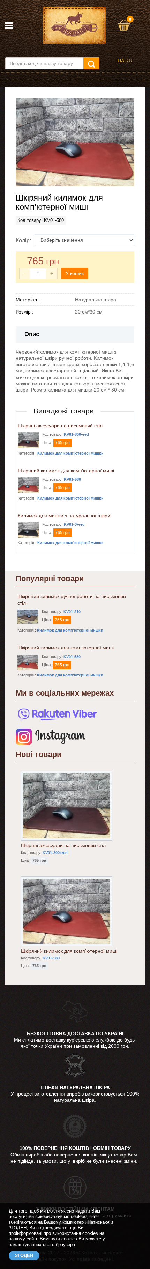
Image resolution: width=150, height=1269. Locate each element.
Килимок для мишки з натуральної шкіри (64, 515)
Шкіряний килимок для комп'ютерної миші (66, 470)
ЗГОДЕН (24, 1255)
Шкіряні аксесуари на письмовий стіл (60, 425)
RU (128, 60)
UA (121, 60)
